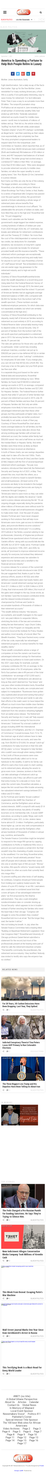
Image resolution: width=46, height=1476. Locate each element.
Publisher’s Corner (22, 1416)
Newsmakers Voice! (14, 1413)
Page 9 (21, 1434)
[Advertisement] (23, 1152)
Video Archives (11, 1428)
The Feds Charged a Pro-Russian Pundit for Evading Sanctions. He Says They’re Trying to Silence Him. (21, 1213)
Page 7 (37, 1431)
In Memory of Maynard (22, 1408)
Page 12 (21, 1437)
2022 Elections (37, 1051)
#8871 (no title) (21, 1396)
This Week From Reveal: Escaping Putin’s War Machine (22, 1293)
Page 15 (21, 1440)
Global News (29, 1405)
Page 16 (33, 1440)
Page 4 (6, 1431)
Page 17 (21, 1443)
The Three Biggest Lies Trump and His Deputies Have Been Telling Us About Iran (21, 1085)
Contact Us (13, 1405)
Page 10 (32, 1434)
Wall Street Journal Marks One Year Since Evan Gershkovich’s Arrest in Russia (22, 1331)
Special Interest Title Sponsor (22, 1419)
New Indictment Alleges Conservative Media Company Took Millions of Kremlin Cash (22, 1254)
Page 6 (27, 1431)
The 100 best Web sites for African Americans (22, 1424)
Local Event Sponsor (22, 1410)
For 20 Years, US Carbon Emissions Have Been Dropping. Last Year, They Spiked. (20, 1005)
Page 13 (33, 1437)
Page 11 (10, 1437)
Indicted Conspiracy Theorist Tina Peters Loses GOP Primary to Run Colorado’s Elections (21, 1045)
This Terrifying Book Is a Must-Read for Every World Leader (22, 1369)
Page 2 (26, 1428)
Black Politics (9, 27)
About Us (10, 1402)
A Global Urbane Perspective (21, 1399)
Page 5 (16, 1431)
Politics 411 (34, 1413)
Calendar (34, 1402)
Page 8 (10, 1434)
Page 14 (10, 1440)
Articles (22, 1402)
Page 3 (37, 1428)
